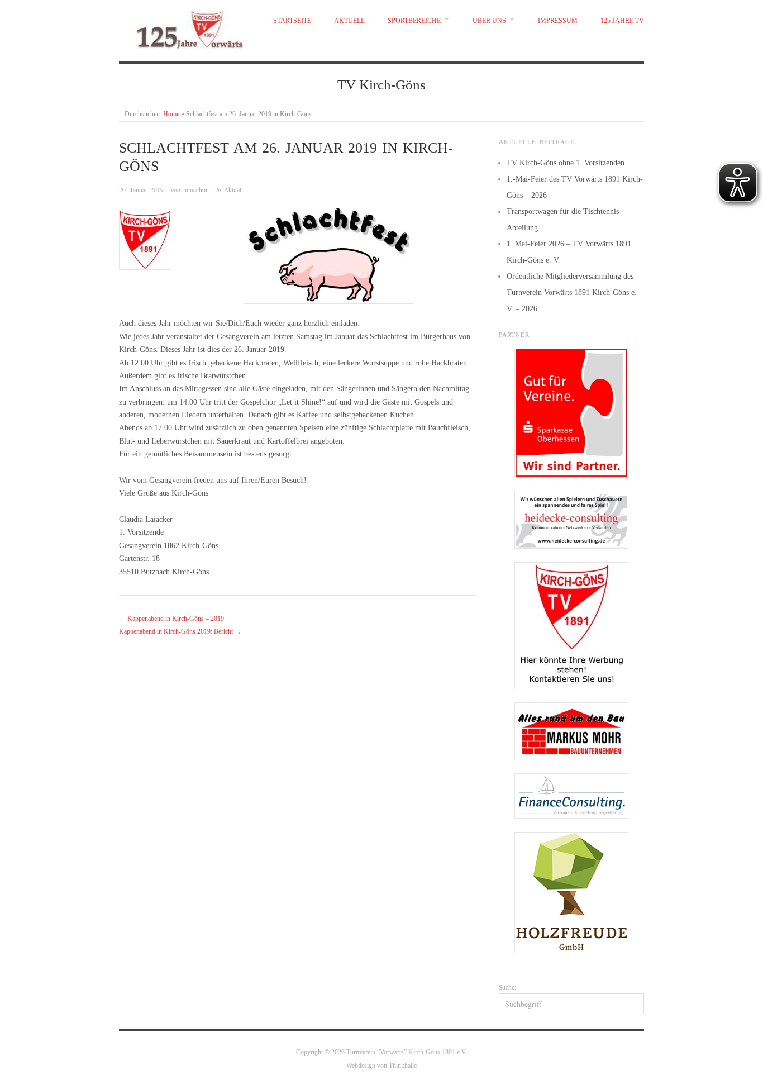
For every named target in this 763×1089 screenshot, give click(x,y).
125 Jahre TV (622, 21)
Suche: (507, 987)
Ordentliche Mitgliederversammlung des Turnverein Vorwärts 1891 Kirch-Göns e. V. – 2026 (572, 292)
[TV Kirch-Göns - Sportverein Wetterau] (184, 28)
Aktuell (349, 21)
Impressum (558, 21)
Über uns (489, 21)
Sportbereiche (414, 21)
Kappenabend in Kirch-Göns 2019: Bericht (176, 631)
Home (171, 114)
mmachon (196, 190)
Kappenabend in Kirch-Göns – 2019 (175, 618)
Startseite (292, 21)
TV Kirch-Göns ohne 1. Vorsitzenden (565, 163)
